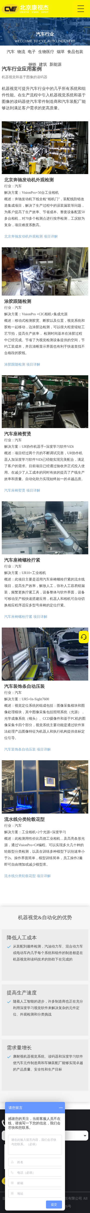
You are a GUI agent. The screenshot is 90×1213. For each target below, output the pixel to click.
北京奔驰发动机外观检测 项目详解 (31, 236)
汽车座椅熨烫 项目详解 (22, 490)
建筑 (43, 64)
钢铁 (32, 64)
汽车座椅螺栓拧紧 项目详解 (25, 617)
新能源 (56, 64)
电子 (32, 52)
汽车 (11, 52)
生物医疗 (46, 52)
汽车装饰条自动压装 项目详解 (27, 749)
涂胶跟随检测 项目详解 (22, 364)
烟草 (61, 52)
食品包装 (75, 52)
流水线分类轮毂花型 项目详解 (27, 876)
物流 (21, 52)
